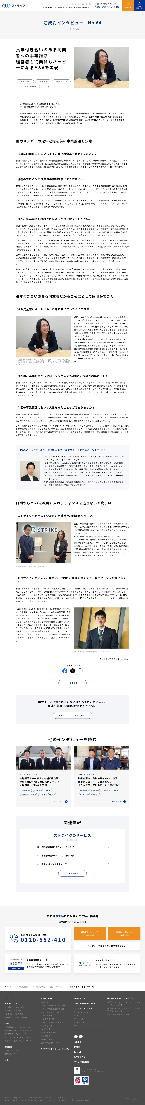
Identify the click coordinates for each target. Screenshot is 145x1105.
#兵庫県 (48, 86)
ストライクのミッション (14, 1010)
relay (76, 1025)
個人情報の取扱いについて (41, 1097)
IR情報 (77, 1047)
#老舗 (48, 790)
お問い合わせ (79, 998)
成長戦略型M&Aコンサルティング (55, 846)
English (81, 4)
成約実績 (8, 1047)
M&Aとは (45, 1002)
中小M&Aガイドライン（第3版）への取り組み (23, 1100)
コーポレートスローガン (14, 1007)
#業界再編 (43, 81)
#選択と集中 (24, 81)
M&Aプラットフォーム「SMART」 (55, 1048)
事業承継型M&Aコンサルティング (55, 855)
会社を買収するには (51, 1012)
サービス (8, 1023)
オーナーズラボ (80, 1019)
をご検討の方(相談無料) (90, 933)
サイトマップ (63, 1097)
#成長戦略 (38, 790)
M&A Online (79, 1022)
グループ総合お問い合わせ (85, 1003)
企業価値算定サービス (50, 1042)
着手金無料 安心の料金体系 (16, 1017)
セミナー (8, 1060)
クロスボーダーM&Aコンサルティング (20, 1037)
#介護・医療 (84, 794)
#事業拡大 (106, 790)
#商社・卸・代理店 (27, 86)
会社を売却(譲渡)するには (53, 1009)
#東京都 (42, 794)
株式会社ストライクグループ (119, 998)
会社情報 (70, 4)
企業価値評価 (48, 1019)
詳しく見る (58, 801)
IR (75, 4)
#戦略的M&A (61, 81)
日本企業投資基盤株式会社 (118, 1014)
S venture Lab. (80, 1012)
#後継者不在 (26, 790)
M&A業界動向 (46, 1039)
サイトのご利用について (14, 1097)
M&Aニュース (46, 1026)
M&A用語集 (45, 1029)
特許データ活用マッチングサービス (19, 1040)
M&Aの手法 (47, 1015)
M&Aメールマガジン (49, 1032)
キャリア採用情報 (81, 1062)
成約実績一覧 (10, 1054)
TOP (7, 998)
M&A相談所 (45, 1036)
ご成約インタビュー (13, 1050)
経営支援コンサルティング (52, 864)
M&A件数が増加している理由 (55, 1005)
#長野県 (52, 794)
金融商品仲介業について (85, 1100)
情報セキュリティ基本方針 (58, 1100)
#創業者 (96, 790)
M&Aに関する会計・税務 (53, 1022)
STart (76, 1015)
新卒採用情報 (79, 1057)
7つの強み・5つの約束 (14, 1014)
